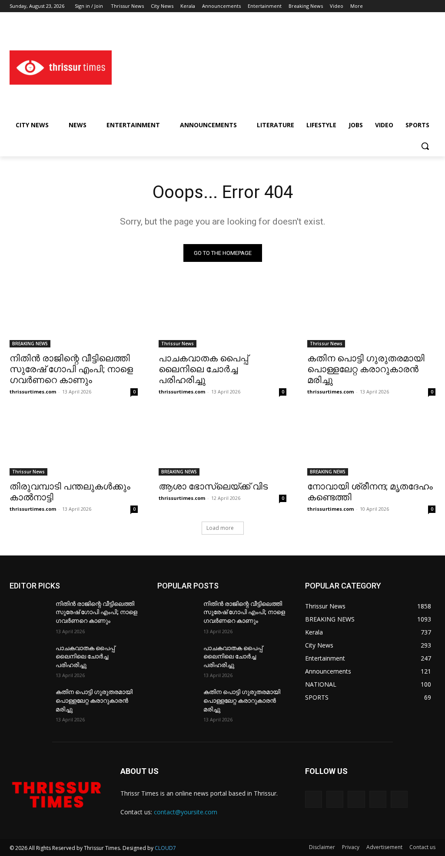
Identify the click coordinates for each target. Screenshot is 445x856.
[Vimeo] (418, 6)
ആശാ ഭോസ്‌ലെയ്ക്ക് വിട (213, 486)
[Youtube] (430, 6)
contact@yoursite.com (185, 812)
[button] (425, 146)
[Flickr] (356, 799)
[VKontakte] (399, 799)
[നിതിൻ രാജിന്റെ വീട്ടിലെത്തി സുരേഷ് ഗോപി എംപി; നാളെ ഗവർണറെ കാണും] (74, 315)
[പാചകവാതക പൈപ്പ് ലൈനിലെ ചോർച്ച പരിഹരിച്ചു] (223, 315)
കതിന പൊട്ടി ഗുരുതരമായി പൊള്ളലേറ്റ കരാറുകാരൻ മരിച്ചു (366, 369)
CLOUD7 (165, 848)
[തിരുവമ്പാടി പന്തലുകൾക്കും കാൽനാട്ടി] (74, 443)
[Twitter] (407, 6)
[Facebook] (382, 6)
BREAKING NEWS (30, 343)
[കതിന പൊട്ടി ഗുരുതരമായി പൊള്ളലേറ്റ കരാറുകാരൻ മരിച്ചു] (371, 315)
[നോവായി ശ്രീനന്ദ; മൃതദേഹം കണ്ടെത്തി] (371, 443)
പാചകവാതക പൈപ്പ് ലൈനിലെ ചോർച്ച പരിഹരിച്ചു (203, 369)
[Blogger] (313, 799)
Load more (220, 528)
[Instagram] (394, 6)
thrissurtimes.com (33, 391)
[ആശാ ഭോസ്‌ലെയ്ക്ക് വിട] (223, 443)
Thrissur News (177, 343)
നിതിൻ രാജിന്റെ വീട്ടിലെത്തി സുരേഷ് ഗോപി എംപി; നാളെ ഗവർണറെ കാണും (71, 369)
